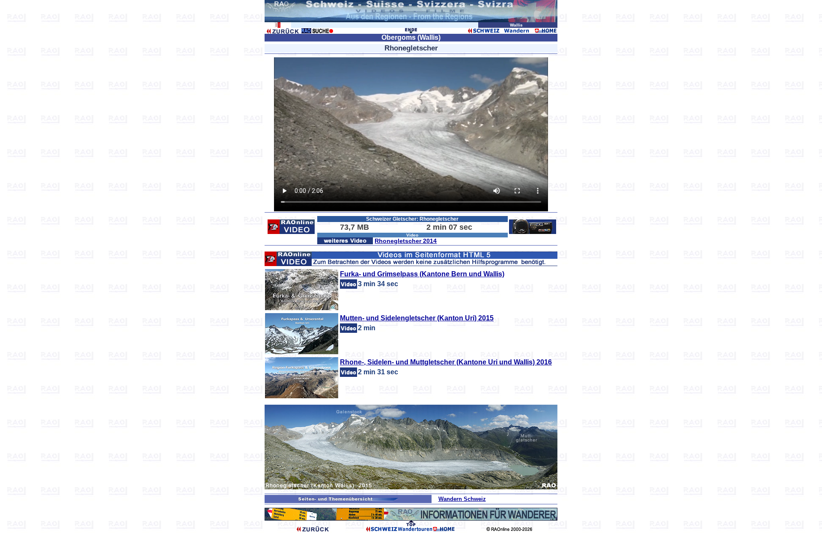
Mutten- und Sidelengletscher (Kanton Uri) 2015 (417, 318)
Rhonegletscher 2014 (406, 240)
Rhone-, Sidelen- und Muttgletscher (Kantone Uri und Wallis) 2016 (446, 362)
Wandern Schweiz (462, 499)
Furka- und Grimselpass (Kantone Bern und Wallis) (422, 274)
